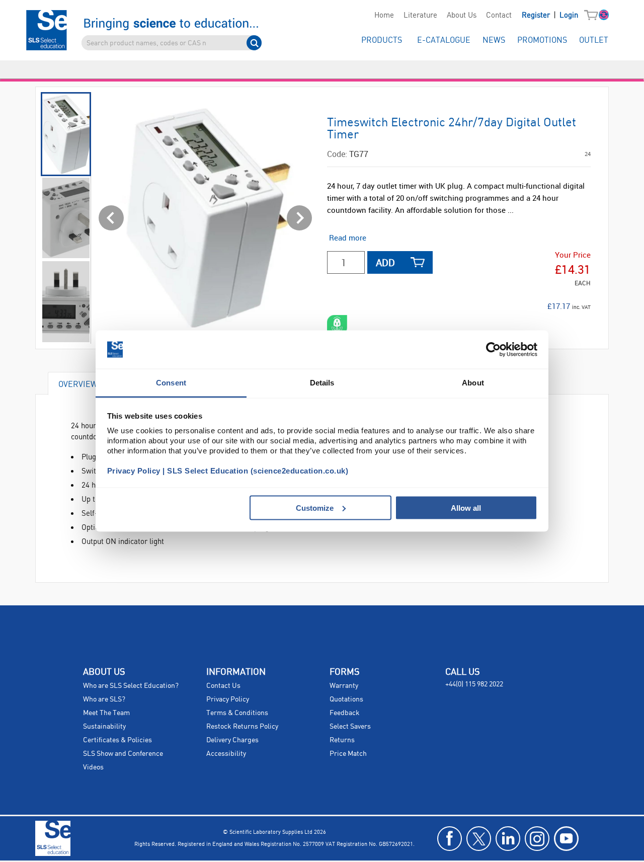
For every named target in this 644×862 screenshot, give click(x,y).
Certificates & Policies (117, 740)
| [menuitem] (550, 15)
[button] (593, 16)
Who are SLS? (104, 699)
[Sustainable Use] (337, 325)
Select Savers (350, 726)
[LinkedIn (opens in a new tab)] (508, 838)
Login (568, 16)
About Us (461, 16)
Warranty (344, 685)
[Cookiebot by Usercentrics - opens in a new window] (493, 349)
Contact (499, 16)
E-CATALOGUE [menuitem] (443, 40)
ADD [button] (385, 262)
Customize (315, 507)
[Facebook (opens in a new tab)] (449, 838)
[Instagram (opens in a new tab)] (537, 838)
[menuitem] (383, 16)
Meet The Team (106, 713)
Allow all (466, 507)
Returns (342, 740)
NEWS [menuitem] (493, 40)
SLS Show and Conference (123, 753)
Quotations (346, 699)
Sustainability (104, 726)
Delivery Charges (232, 740)
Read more (347, 237)
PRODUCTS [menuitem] (381, 40)
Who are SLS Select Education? (131, 685)
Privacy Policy (227, 699)
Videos (93, 767)
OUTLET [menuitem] (593, 40)
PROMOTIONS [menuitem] (542, 40)
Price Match (348, 753)
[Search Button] (254, 42)
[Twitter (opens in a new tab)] (478, 838)
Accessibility (226, 753)
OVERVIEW (78, 383)
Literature (420, 16)
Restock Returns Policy (242, 726)
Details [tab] (322, 382)
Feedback (345, 713)
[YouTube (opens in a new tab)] (566, 838)
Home (384, 16)
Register (537, 16)
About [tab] (473, 382)
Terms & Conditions (237, 713)
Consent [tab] (171, 382)
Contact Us (223, 685)
